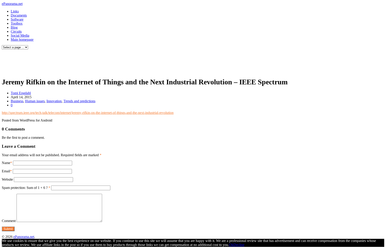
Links (15, 11)
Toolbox (17, 23)
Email (6, 171)
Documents (19, 15)
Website (7, 179)
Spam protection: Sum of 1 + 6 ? (25, 188)
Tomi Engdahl (21, 93)
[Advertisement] (85, 62)
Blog (14, 27)
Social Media (20, 35)
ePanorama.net (12, 4)
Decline (238, 245)
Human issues (35, 101)
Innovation (54, 101)
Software (17, 19)
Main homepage (22, 39)
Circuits (16, 31)
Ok (231, 245)
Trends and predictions (79, 101)
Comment (9, 221)
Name (6, 163)
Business (17, 101)
